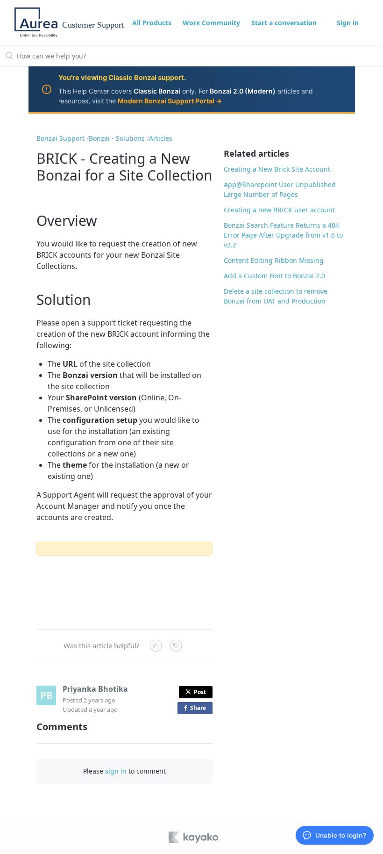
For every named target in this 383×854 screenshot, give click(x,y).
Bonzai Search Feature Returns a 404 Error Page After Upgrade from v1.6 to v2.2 (283, 235)
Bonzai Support (60, 138)
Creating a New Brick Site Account (277, 169)
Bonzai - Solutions (117, 138)
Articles (160, 138)
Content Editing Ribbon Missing (274, 260)
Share (200, 709)
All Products (151, 22)
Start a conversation (284, 22)
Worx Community (211, 22)
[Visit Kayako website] (194, 837)
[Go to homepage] (35, 22)
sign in (116, 771)
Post (200, 692)
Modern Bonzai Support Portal (170, 101)
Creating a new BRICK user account (279, 209)
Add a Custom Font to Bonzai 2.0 (274, 275)
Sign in (348, 22)
